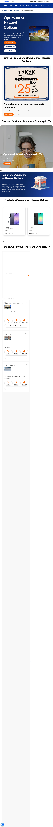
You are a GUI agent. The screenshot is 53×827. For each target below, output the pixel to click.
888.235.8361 (33, 1)
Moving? (47, 1)
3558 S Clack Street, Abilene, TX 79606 (12, 345)
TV (32, 5)
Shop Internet (7, 163)
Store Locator (40, 1)
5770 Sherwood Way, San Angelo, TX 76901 (12, 314)
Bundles (22, 5)
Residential (6, 1)
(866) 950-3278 (7, 316)
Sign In (46, 5)
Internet (11, 5)
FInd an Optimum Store (10, 46)
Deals (27, 5)
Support (39, 5)
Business (12, 1)
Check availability (10, 42)
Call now (10, 50)
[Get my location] (28, 276)
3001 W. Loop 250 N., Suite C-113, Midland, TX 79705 (14, 376)
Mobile (16, 5)
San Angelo (16, 10)
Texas (11, 10)
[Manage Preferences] (2, 824)
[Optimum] (5, 5)
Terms (16, 114)
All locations (5, 10)
